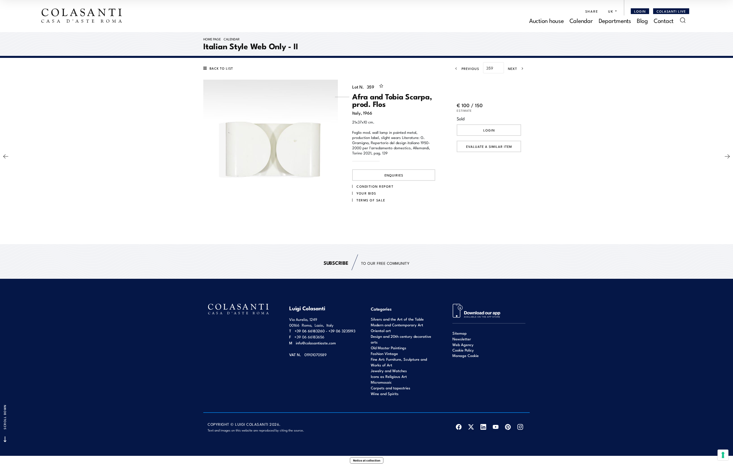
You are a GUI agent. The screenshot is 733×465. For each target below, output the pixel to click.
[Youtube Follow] (495, 426)
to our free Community (366, 262)
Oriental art (381, 330)
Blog (642, 20)
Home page (212, 39)
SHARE (591, 11)
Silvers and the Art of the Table (397, 319)
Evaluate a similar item (489, 146)
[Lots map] (476, 310)
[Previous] (5, 156)
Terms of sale (370, 200)
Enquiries (394, 175)
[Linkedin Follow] (483, 426)
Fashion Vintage (384, 353)
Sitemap (459, 333)
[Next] (727, 156)
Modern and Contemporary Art (397, 324)
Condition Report (374, 186)
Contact (663, 20)
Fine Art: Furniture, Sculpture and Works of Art (399, 362)
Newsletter (461, 339)
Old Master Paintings (388, 347)
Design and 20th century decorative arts (401, 339)
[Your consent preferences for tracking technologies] (723, 455)
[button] (611, 11)
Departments (615, 20)
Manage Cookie (465, 355)
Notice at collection (366, 460)
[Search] (682, 20)
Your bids (366, 193)
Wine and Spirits (385, 393)
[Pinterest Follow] (508, 426)
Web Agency (463, 344)
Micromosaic (381, 382)
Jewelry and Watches (389, 370)
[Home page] (82, 15)
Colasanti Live (671, 11)
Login (489, 130)
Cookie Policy (463, 350)
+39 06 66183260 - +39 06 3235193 (325, 330)
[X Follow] (471, 426)
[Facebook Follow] (458, 426)
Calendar (581, 20)
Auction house (546, 20)
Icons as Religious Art (389, 376)
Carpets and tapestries (390, 388)
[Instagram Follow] (520, 426)
